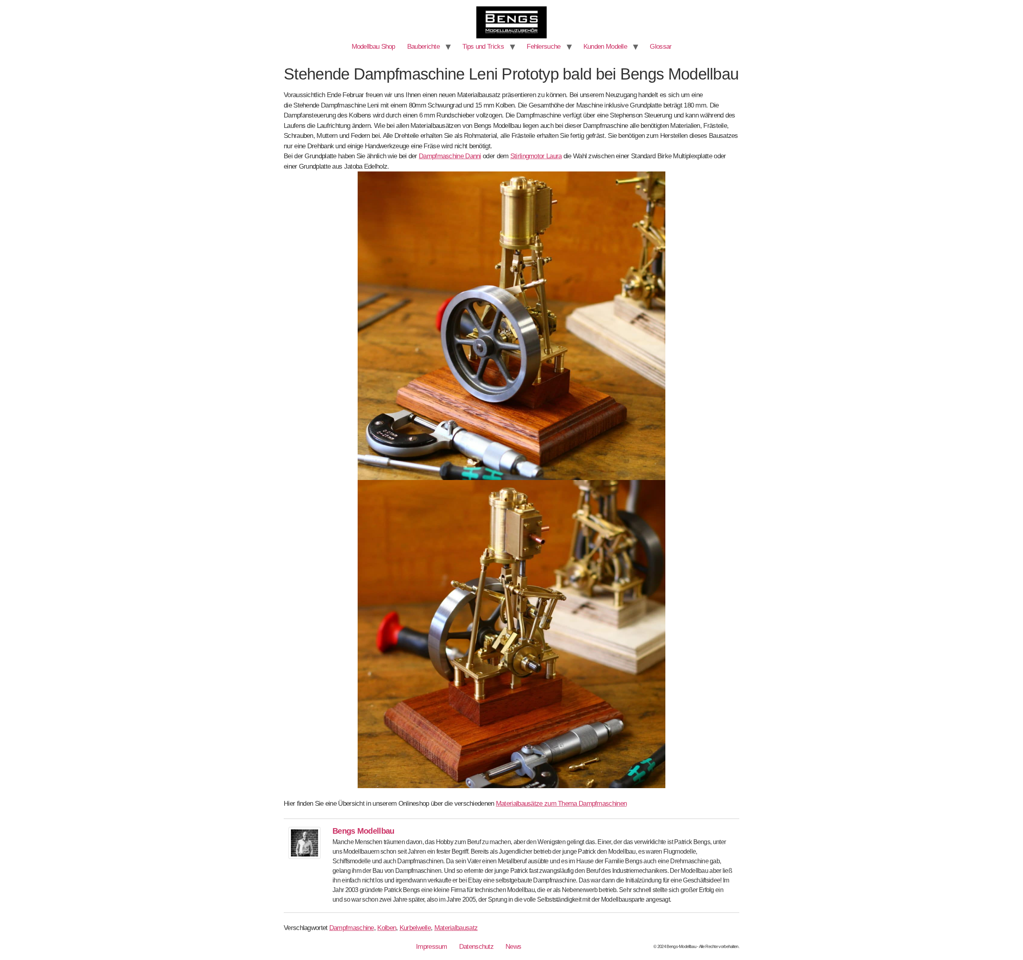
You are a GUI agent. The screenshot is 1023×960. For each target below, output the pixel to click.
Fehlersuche (543, 46)
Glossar (660, 46)
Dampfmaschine (351, 928)
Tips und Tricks (483, 46)
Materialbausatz (456, 928)
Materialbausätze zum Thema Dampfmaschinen (561, 803)
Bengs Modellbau (363, 831)
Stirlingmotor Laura (536, 156)
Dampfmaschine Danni (450, 156)
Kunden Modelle (605, 46)
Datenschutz (476, 946)
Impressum (431, 946)
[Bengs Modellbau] (304, 856)
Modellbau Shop (373, 46)
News (513, 946)
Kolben (386, 928)
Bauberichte (423, 46)
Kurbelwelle (415, 928)
